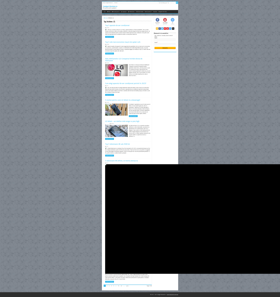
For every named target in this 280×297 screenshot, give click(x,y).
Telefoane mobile (139, 11)
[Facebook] (160, 3)
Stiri (109, 11)
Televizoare (132, 11)
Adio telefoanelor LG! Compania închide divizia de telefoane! (123, 60)
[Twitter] (162, 3)
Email (156, 42)
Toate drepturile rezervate (172, 294)
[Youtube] (165, 3)
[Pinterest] (163, 3)
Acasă (106, 18)
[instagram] (166, 3)
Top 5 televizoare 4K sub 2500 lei (117, 144)
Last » (127, 285)
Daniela (107, 27)
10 (118, 285)
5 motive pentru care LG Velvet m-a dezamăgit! (122, 100)
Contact (115, 2)
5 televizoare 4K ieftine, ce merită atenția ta (121, 161)
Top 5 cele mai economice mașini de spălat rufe (122, 42)
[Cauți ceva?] (177, 3)
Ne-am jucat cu (116, 11)
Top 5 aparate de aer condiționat (117, 25)
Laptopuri (124, 11)
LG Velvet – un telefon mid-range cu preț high (122, 121)
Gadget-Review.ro (110, 6)
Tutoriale (155, 11)
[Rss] (159, 3)
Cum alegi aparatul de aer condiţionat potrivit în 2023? (125, 83)
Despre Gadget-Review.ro (108, 2)
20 (121, 285)
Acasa (104, 11)
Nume (156, 38)
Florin (107, 85)
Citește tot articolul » (109, 36)
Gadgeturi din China (162, 11)
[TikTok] (168, 3)
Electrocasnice (148, 11)
